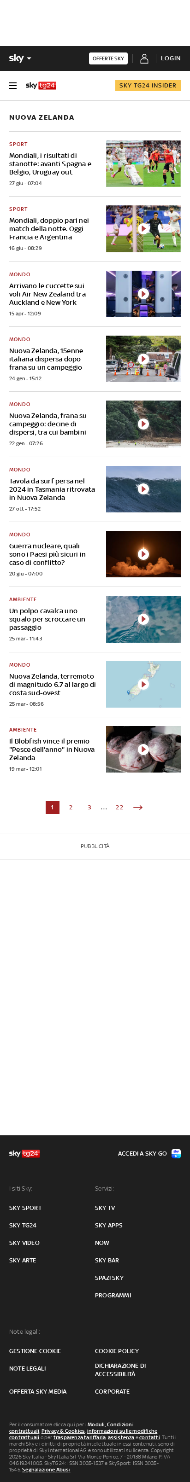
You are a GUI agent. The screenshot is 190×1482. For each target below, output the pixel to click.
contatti (149, 1437)
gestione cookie (35, 1351)
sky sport (25, 1207)
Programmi (113, 1295)
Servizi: (104, 1188)
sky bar (107, 1260)
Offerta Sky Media (37, 1391)
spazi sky (109, 1277)
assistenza (121, 1437)
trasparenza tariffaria (79, 1437)
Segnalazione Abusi (46, 1469)
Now (102, 1242)
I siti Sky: (20, 1188)
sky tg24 (23, 1225)
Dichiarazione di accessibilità (120, 1369)
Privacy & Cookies (63, 1431)
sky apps (109, 1225)
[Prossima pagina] (138, 807)
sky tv (105, 1207)
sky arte (22, 1260)
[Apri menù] (13, 85)
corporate (112, 1391)
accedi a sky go (142, 1153)
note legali (27, 1368)
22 (120, 807)
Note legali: (24, 1331)
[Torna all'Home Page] (41, 85)
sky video (24, 1242)
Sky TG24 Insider (148, 85)
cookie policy (117, 1351)
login (171, 58)
